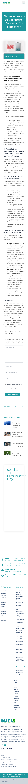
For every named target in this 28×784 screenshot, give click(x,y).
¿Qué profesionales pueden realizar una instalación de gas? (18, 445)
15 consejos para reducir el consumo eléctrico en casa (17, 453)
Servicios (19, 587)
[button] (23, 2)
